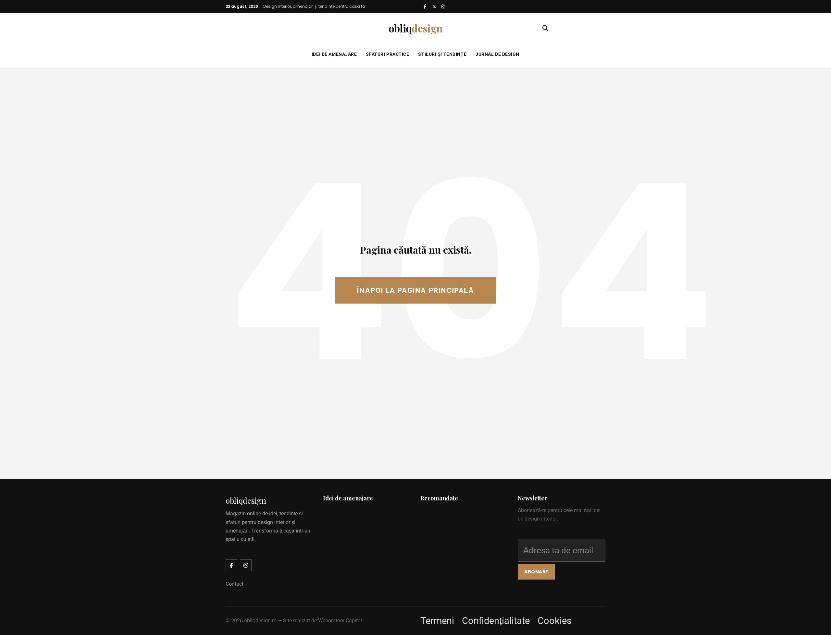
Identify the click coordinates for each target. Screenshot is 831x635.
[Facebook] (424, 6)
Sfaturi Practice (387, 54)
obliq (416, 28)
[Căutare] (545, 28)
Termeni (437, 620)
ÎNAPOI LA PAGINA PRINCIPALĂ (415, 290)
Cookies (555, 620)
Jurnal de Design (497, 54)
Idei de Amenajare (334, 54)
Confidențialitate (496, 620)
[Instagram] (443, 6)
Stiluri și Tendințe (442, 54)
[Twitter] (434, 6)
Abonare (536, 572)
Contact (234, 584)
